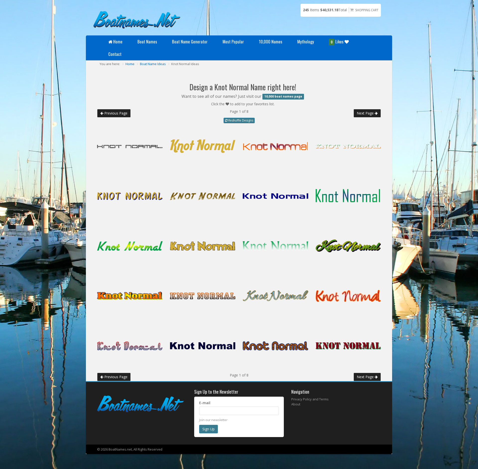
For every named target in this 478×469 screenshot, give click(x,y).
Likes (338, 41)
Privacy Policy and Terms (310, 399)
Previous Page (115, 113)
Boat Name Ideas (153, 64)
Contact (114, 54)
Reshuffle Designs (240, 120)
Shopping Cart (366, 10)
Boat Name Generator (190, 41)
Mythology (305, 41)
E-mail (204, 402)
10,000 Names (270, 41)
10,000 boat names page (283, 97)
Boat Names (147, 41)
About (295, 404)
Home (117, 41)
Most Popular (233, 41)
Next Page (366, 113)
